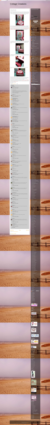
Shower (32, 224)
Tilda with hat (33, 261)
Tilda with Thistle (33, 268)
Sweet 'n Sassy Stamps (34, 244)
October (33, 407)
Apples (32, 93)
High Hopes (33, 154)
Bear (32, 99)
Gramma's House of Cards (35, 27)
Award (32, 95)
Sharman (13, 94)
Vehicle (32, 278)
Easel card (33, 133)
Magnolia (33, 175)
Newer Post (12, 230)
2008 (32, 418)
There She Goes (33, 250)
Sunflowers (33, 243)
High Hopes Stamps (34, 37)
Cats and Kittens (33, 113)
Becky (13, 86)
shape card (33, 223)
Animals (32, 90)
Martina (13, 205)
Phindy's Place (33, 207)
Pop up (32, 211)
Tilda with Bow (33, 258)
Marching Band (33, 185)
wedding (32, 282)
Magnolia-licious (33, 179)
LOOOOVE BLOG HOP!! (34, 410)
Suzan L (13, 176)
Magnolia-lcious (33, 178)
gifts (32, 147)
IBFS (32, 159)
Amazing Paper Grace (34, 46)
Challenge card (33, 116)
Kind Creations (33, 40)
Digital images (33, 130)
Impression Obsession (34, 160)
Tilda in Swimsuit (33, 253)
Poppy (32, 212)
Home (20, 230)
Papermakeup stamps (34, 201)
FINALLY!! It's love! (34, 411)
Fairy (32, 137)
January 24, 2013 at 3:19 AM (15, 203)
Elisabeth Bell (33, 136)
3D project (33, 86)
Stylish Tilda (33, 241)
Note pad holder (33, 195)
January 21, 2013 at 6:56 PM (15, 121)
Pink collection (33, 210)
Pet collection (33, 206)
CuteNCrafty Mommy (14, 98)
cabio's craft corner (14, 129)
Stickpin (32, 239)
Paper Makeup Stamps (34, 200)
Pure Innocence (33, 215)
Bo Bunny (33, 105)
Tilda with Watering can (34, 270)
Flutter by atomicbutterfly (34, 30)
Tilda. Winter (33, 271)
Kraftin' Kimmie (33, 166)
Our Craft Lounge (33, 198)
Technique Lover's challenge (34, 247)
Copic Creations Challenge (34, 122)
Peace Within (33, 203)
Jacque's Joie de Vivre (34, 70)
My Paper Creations (34, 61)
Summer (33, 242)
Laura (13, 218)
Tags (32, 246)
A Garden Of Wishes (34, 64)
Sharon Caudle (14, 192)
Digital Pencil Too (34, 56)
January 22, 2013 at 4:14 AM (15, 144)
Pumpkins (33, 214)
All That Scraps (33, 87)
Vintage (32, 279)
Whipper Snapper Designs (34, 285)
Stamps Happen (33, 238)
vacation (33, 276)
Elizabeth (13, 197)
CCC (32, 114)
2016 (32, 402)
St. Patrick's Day (33, 233)
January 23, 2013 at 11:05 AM (15, 195)
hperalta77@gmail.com (14, 116)
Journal (32, 162)
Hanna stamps (33, 151)
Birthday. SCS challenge (34, 102)
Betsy (13, 209)
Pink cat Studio (33, 209)
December (34, 405)
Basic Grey (33, 98)
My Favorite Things (34, 192)
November (34, 406)
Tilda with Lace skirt (34, 262)
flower (32, 140)
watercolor (33, 281)
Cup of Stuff (33, 127)
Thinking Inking (33, 51)
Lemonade (33, 168)
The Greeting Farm (34, 249)
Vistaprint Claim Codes (35, 17)
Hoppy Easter (33, 156)
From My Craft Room (34, 54)
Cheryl (32, 291)
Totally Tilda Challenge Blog (35, 81)
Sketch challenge (33, 226)
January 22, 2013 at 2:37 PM (15, 174)
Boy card (33, 107)
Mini (32, 188)
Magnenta (33, 174)
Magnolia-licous (33, 182)
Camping (33, 110)
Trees (32, 274)
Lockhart (33, 172)
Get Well (33, 145)
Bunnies (32, 108)
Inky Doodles (33, 78)
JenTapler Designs (34, 73)
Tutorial (32, 275)
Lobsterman (33, 171)
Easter (32, 134)
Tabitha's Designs (14, 99)
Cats (32, 112)
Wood (32, 288)
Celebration (33, 115)
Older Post (27, 230)
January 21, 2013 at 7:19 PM (15, 127)
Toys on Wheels (33, 273)
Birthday (32, 101)
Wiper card (33, 287)
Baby (32, 96)
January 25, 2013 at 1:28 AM (15, 207)
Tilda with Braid (33, 259)
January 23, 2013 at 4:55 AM (15, 185)
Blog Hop (33, 104)
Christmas (33, 119)
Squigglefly (33, 232)
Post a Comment (13, 227)
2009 (32, 417)
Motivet (32, 191)
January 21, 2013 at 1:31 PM (15, 109)
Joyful (32, 163)
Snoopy (32, 227)
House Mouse (33, 157)
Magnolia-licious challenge (34, 180)
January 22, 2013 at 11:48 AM (15, 158)
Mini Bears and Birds (34, 189)
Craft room (33, 125)
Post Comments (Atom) (15, 231)
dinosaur (33, 131)
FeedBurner (37, 23)
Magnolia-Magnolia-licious (34, 183)
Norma (13, 187)
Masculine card (33, 186)
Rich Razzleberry (33, 218)
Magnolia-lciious (33, 177)
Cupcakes (33, 128)
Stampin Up (33, 235)
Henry (32, 153)
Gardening (33, 144)
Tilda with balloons (33, 256)
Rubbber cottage (33, 221)
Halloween (33, 150)
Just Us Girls (33, 165)
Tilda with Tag (33, 267)
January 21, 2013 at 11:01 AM (15, 96)
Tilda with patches (33, 264)
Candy (13, 123)
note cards (33, 194)
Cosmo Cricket (33, 124)
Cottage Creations (18, 4)
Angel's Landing (33, 89)
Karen (13, 146)
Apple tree (33, 92)
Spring (32, 229)
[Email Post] (17, 83)
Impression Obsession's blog (35, 43)
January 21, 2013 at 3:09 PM (15, 114)
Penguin (32, 204)
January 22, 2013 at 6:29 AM (15, 149)
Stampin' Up (33, 236)
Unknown (13, 164)
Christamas (33, 118)
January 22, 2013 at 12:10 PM (15, 162)
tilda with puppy (33, 265)
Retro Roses (33, 217)
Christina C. (13, 106)
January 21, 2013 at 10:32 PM (15, 137)
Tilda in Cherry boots (34, 252)
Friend (32, 143)
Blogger (27, 422)
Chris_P (13, 201)
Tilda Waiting (33, 255)
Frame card (33, 142)
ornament (33, 197)
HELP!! (33, 412)
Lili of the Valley (33, 169)
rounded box (33, 220)
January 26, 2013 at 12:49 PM (15, 216)
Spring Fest (33, 230)
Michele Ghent (33, 34)
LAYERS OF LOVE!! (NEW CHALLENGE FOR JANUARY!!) (35, 413)
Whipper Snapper (33, 284)
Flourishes (33, 139)
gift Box (32, 146)
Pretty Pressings (33, 67)
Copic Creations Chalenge (34, 121)
